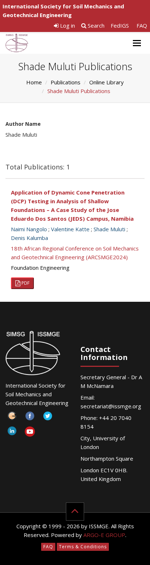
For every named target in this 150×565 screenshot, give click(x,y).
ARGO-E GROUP (104, 534)
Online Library (106, 82)
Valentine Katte (70, 229)
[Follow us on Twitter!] (47, 418)
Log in (67, 25)
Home (34, 82)
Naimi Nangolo (29, 229)
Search (95, 25)
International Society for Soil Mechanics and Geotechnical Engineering (63, 11)
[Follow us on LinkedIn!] (11, 432)
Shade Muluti (109, 229)
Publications (65, 82)
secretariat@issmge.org (110, 406)
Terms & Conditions (83, 547)
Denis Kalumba (29, 237)
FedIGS (120, 25)
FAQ (142, 25)
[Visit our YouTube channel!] (29, 432)
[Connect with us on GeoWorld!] (11, 418)
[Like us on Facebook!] (29, 418)
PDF (24, 283)
